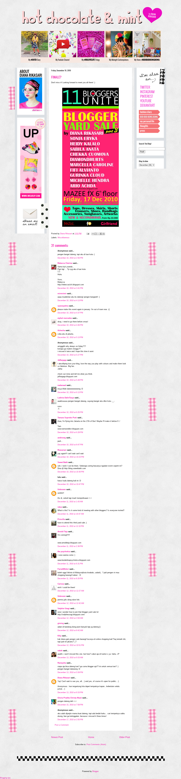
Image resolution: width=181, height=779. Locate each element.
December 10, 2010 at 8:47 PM (70, 445)
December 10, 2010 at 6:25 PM (70, 412)
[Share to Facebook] (101, 233)
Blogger (95, 771)
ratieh (60, 651)
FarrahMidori (63, 569)
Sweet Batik (63, 462)
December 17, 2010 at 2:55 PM (70, 720)
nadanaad (62, 385)
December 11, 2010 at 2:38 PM (70, 546)
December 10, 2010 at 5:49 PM (70, 380)
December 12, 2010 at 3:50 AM (70, 618)
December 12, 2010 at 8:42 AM (70, 630)
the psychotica (64, 551)
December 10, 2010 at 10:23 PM (71, 457)
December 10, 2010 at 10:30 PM (71, 472)
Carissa (61, 584)
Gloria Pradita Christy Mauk (70, 698)
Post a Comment (62, 725)
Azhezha (61, 330)
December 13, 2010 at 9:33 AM (70, 657)
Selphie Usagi (64, 608)
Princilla (61, 519)
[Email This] (92, 233)
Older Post (124, 737)
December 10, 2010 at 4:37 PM (70, 313)
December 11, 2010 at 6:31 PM (70, 564)
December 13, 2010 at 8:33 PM (70, 692)
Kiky (59, 636)
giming (61, 623)
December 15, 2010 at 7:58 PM (70, 705)
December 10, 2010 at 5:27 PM (70, 355)
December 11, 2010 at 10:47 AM (71, 514)
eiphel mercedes (65, 318)
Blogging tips (5, 778)
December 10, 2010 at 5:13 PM (70, 337)
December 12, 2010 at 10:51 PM (71, 645)
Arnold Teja (63, 532)
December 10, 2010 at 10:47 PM (71, 484)
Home (91, 737)
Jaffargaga (62, 360)
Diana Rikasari (64, 678)
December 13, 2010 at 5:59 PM (70, 672)
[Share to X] (98, 233)
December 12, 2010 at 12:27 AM (71, 591)
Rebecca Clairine (65, 263)
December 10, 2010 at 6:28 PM (70, 432)
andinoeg (62, 438)
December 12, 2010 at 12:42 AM (71, 603)
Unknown (62, 489)
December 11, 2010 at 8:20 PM (70, 578)
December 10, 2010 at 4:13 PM (70, 300)
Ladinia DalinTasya (66, 398)
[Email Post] (88, 234)
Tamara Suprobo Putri (67, 418)
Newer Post (57, 737)
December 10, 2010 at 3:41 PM (70, 288)
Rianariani (62, 450)
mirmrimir (62, 293)
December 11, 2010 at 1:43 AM (70, 502)
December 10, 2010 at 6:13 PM (70, 392)
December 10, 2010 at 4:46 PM (70, 325)
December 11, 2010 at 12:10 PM (71, 526)
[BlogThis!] (95, 233)
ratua (60, 507)
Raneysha (62, 663)
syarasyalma (63, 306)
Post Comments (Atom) (96, 744)
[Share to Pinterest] (103, 233)
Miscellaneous (63, 237)
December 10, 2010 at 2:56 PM (70, 258)
